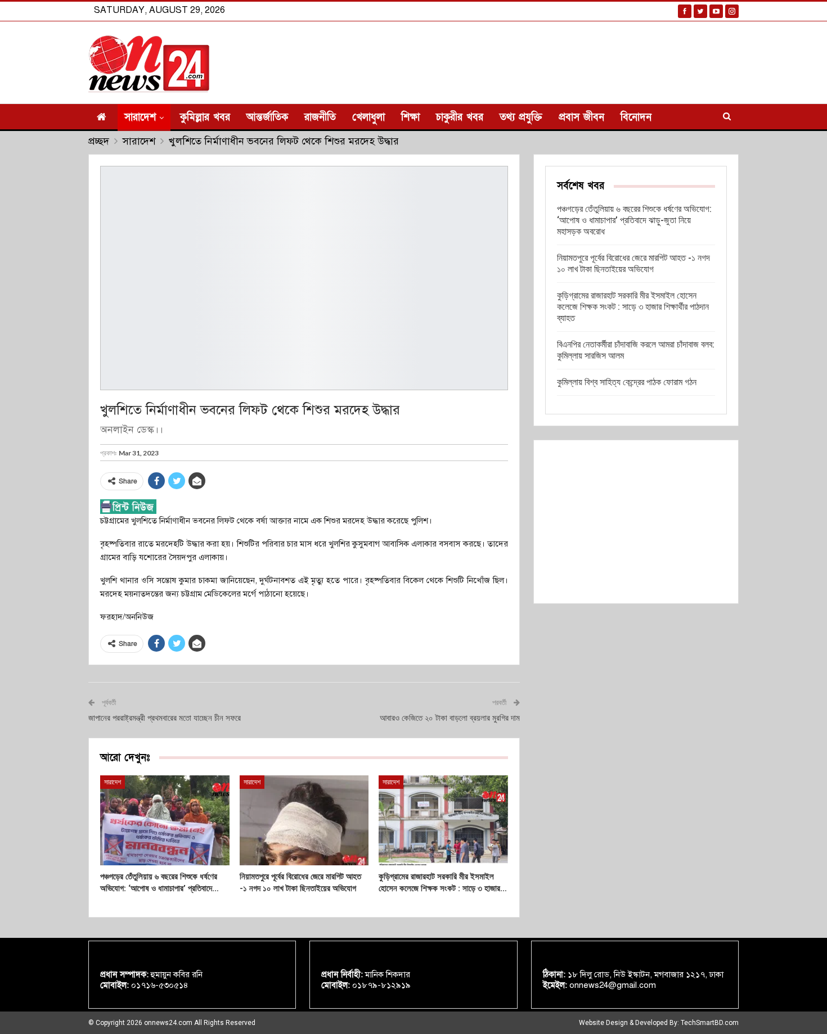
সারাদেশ (140, 117)
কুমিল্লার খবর (205, 117)
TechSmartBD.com (710, 1023)
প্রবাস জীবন (581, 117)
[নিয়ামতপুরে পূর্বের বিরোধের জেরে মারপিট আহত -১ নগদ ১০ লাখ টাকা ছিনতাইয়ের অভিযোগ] (304, 820)
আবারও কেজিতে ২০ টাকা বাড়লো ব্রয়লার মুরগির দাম (450, 718)
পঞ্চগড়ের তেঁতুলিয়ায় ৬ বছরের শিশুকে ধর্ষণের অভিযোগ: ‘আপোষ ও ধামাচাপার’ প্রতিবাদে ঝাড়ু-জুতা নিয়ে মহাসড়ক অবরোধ (634, 220)
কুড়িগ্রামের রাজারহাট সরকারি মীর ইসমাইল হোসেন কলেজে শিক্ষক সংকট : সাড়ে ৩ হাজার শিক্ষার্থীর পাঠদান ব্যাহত (633, 306)
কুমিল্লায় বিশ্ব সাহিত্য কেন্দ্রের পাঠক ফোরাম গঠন (626, 382)
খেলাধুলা (368, 117)
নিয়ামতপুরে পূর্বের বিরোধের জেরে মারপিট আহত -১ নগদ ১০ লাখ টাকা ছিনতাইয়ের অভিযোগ (633, 263)
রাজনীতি (320, 117)
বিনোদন (636, 117)
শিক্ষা (410, 117)
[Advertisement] (636, 521)
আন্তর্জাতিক (267, 117)
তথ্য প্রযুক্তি (521, 117)
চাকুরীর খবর (459, 117)
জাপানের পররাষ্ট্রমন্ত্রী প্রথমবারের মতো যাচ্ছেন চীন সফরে (164, 718)
